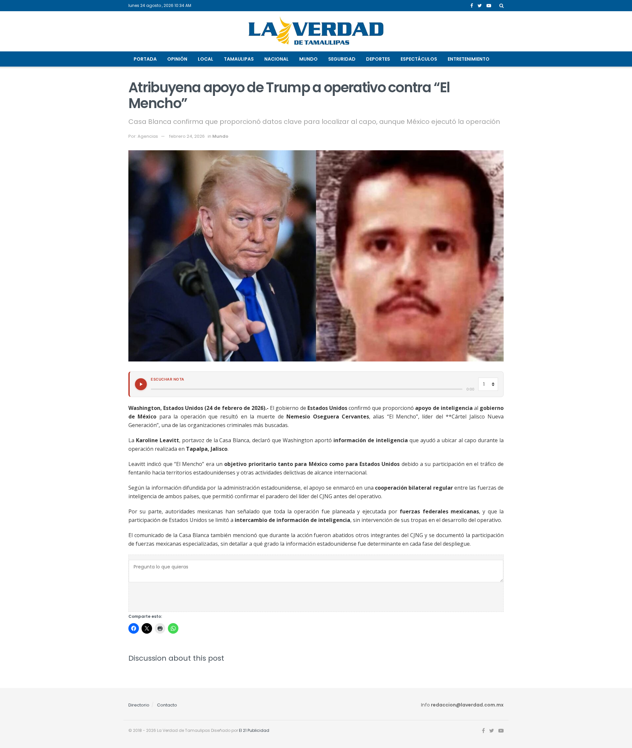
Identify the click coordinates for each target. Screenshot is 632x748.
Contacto (167, 705)
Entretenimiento (468, 59)
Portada (145, 59)
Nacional (276, 59)
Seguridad (342, 59)
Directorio (138, 705)
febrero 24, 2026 (187, 136)
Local (205, 59)
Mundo (308, 59)
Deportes (378, 59)
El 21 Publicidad (254, 730)
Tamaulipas (239, 59)
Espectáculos (419, 59)
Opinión (177, 59)
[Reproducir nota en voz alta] (141, 384)
